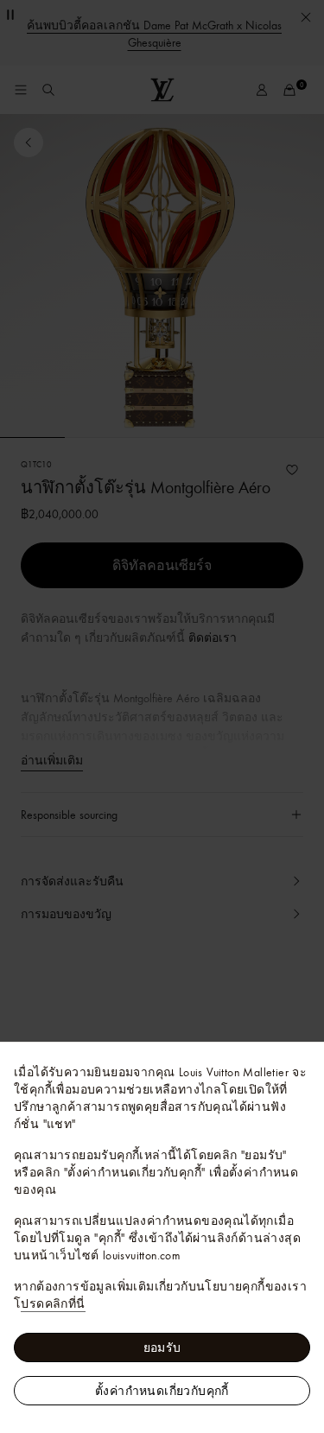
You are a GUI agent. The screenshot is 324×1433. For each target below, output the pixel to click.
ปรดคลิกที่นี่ (53, 1303)
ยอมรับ (162, 1347)
